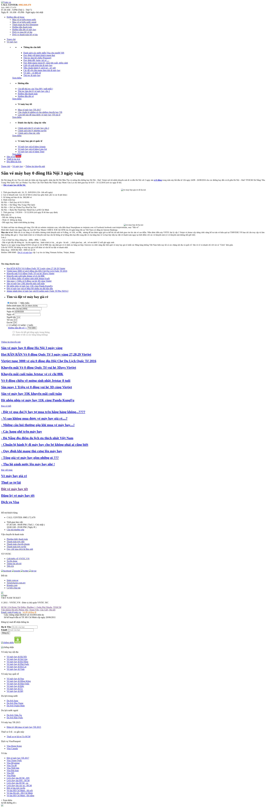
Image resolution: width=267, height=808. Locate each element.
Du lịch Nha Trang (15, 703)
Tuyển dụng (12, 561)
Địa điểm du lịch (14, 161)
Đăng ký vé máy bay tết (17, 495)
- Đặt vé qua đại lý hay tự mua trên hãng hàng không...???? (43, 412)
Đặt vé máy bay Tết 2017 (18, 758)
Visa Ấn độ (12, 765)
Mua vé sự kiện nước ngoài (24, 22)
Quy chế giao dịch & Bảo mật (20, 549)
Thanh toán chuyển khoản (18, 544)
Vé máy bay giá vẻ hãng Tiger (31, 151)
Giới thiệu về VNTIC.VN (18, 558)
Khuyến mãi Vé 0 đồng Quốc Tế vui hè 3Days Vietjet (30, 273)
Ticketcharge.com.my (16, 583)
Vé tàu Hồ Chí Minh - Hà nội (20, 790)
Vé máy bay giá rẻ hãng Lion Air (32, 149)
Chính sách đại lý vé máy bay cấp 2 (33, 128)
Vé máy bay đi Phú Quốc (18, 664)
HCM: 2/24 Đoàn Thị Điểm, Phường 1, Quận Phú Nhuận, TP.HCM (31, 607)
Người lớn (11, 317)
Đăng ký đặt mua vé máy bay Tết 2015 (24, 727)
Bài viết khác (7, 470)
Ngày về (10, 314)
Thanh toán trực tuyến (16, 546)
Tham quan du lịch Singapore (25, 24)
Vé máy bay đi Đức (15, 686)
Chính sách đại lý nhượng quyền (32, 130)
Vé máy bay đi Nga (15, 678)
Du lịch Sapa (12, 700)
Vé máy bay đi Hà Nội (17, 656)
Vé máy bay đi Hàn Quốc (18, 683)
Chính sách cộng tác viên (29, 133)
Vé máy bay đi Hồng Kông (19, 681)
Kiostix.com (12, 585)
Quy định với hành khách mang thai (39, 55)
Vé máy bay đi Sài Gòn (17, 659)
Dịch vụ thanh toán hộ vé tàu (25, 34)
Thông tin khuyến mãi (35, 166)
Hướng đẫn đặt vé (26, 96)
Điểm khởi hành (14, 305)
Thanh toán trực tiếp (15, 541)
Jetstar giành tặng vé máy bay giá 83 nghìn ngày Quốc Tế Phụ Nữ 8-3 (37, 291)
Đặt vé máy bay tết (14, 489)
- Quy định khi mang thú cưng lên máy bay (31, 451)
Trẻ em (10, 320)
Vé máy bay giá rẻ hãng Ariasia (31, 146)
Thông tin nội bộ (14, 563)
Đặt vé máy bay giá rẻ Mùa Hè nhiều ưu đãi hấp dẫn (30, 288)
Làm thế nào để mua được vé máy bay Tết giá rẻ (39, 115)
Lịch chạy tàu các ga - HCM (19, 785)
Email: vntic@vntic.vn (11, 612)
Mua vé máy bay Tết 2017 (29, 110)
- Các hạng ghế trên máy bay (21, 431)
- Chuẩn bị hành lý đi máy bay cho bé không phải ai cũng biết (44, 444)
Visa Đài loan (13, 770)
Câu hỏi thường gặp (15, 529)
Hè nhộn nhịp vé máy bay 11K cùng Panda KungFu (30, 286)
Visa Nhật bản (13, 768)
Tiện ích (10, 566)
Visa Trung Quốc (14, 760)
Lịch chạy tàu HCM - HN (18, 778)
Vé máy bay (12, 42)
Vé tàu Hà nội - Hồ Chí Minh (20, 793)
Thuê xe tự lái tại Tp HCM (18, 736)
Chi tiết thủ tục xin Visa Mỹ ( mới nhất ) (35, 89)
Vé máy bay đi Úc (15, 689)
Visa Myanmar (13, 763)
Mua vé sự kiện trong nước (24, 19)
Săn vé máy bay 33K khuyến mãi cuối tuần (26, 283)
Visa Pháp (11, 775)
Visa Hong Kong (14, 746)
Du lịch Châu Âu (14, 715)
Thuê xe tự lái (11, 482)
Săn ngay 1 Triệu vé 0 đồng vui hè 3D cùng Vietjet (29, 281)
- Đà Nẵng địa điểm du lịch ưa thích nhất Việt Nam (37, 438)
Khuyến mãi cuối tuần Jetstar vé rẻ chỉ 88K (26, 276)
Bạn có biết (6, 406)
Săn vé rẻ (14, 156)
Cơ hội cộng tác (14, 588)
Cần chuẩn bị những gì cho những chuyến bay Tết (40, 112)
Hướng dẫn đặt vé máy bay (24, 29)
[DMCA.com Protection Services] (17, 642)
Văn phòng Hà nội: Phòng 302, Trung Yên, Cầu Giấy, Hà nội (28, 610)
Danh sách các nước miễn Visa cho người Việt (43, 53)
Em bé (9, 322)
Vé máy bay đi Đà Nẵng (17, 662)
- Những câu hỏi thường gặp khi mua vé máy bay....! (38, 425)
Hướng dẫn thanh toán (22, 27)
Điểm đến (11, 308)
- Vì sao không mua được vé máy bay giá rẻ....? (34, 418)
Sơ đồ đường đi (29, 612)
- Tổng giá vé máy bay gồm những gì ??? (30, 457)
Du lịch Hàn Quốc (15, 717)
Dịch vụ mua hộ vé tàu (22, 32)
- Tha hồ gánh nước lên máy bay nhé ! (28, 464)
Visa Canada (12, 748)
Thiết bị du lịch (13, 159)
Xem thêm (16, 78)
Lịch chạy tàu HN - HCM (18, 780)
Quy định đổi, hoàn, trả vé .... (36, 60)
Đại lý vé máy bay (25, 252)
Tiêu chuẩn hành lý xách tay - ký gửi (39, 68)
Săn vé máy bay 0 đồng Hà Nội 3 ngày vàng (31, 348)
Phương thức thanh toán (17, 539)
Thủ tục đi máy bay (31, 75)
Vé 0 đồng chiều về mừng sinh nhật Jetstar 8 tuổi (28, 278)
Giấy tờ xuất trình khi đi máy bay (37, 65)
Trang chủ (11, 39)
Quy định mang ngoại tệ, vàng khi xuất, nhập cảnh (45, 63)
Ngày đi (10, 311)
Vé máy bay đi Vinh (15, 669)
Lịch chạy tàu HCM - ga (17, 783)
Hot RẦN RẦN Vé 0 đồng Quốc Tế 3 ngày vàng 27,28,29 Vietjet (36, 268)
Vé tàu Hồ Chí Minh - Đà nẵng (20, 795)
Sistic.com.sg (12, 580)
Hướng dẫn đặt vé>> (17, 328)
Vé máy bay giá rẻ (14, 476)
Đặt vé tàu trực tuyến (16, 788)
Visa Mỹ (10, 773)
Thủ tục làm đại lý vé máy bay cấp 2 (34, 91)
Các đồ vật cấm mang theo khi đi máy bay (41, 70)
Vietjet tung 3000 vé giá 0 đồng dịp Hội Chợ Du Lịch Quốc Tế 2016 (37, 271)
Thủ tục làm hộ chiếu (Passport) (37, 58)
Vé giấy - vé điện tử (32, 73)
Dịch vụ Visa (10, 502)
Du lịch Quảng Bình (16, 705)
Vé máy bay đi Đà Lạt (16, 667)
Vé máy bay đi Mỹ (15, 691)
